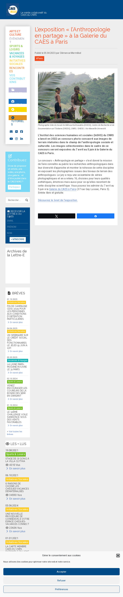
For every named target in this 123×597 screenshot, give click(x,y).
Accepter (61, 571)
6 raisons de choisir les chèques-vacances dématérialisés (17, 487)
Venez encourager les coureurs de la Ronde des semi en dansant (17, 390)
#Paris (39, 58)
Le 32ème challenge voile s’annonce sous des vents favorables (17, 417)
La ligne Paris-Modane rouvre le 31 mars (17, 367)
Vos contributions (17, 75)
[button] (118, 555)
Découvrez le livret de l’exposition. (58, 200)
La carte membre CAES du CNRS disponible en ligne (17, 549)
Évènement (16, 38)
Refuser (61, 580)
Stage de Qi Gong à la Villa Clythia (17, 459)
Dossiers (17, 90)
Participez (14, 187)
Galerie (17, 101)
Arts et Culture (15, 31)
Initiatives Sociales (17, 60)
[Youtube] (11, 138)
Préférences (61, 589)
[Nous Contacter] (11, 131)
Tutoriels (17, 117)
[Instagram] (16, 138)
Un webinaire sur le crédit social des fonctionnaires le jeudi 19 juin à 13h (17, 341)
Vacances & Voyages (16, 53)
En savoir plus (16, 322)
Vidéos (17, 109)
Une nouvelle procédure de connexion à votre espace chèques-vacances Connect (17, 519)
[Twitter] (21, 138)
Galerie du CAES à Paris (62, 189)
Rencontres (17, 68)
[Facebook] (21, 131)
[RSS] (16, 131)
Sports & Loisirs (16, 46)
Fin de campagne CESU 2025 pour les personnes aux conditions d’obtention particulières (17, 312)
